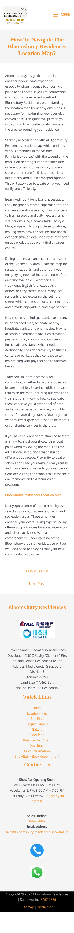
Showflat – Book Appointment (37, 756)
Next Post (37, 583)
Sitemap (27, 907)
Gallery (37, 729)
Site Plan (37, 719)
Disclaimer (45, 907)
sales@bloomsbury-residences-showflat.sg (37, 832)
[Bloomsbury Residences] (15, 12)
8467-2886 (37, 821)
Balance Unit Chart (37, 740)
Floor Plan (37, 735)
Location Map (37, 713)
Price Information (37, 751)
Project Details (37, 724)
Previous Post (37, 571)
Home (37, 708)
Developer (37, 746)
